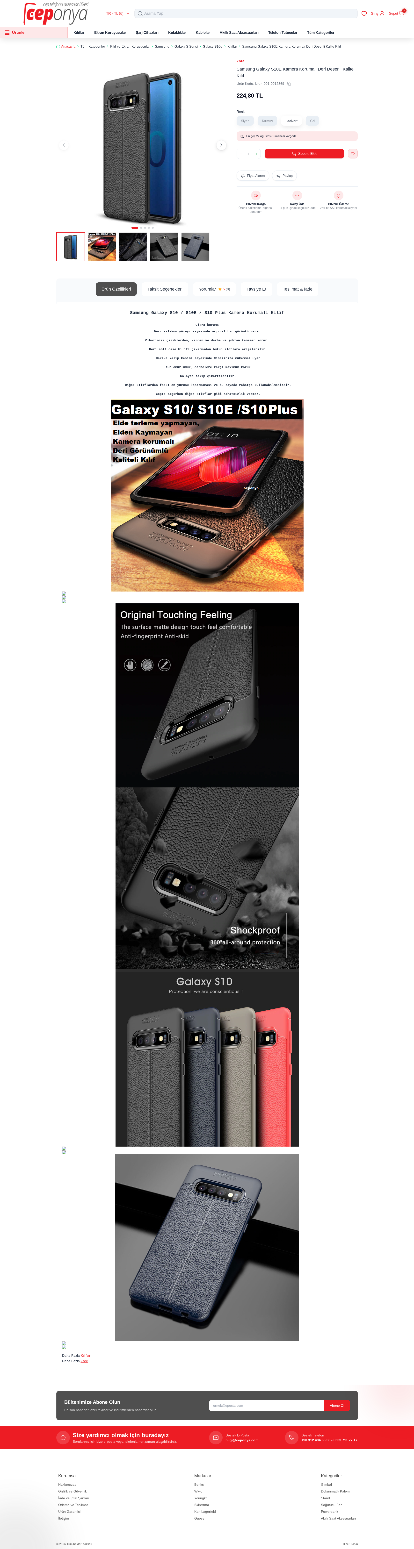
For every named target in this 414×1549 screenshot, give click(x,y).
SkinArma (201, 1505)
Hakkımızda (67, 1484)
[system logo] (56, 13)
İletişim (63, 1518)
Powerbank (329, 1511)
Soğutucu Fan (331, 1505)
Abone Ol (337, 1405)
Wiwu (198, 1491)
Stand (325, 1498)
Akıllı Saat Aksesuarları (338, 1518)
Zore (240, 61)
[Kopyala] (289, 84)
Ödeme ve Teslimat (73, 1505)
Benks (199, 1484)
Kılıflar (85, 1355)
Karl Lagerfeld (205, 1511)
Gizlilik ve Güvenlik (72, 1491)
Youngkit (200, 1498)
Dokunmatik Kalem (335, 1491)
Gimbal (326, 1484)
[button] (134, 228)
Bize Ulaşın (350, 1544)
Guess (199, 1518)
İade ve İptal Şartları (73, 1498)
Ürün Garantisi (69, 1511)
